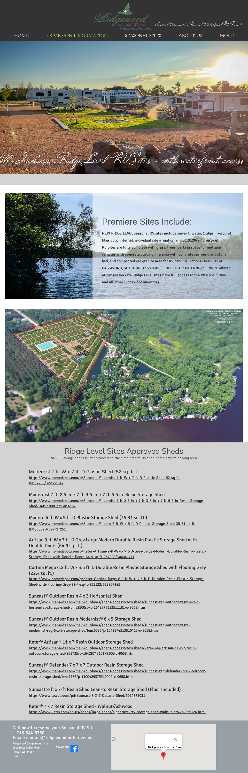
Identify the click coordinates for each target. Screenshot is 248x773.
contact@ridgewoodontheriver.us (59, 738)
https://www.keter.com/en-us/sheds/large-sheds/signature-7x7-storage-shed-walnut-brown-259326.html (117, 712)
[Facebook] (74, 748)
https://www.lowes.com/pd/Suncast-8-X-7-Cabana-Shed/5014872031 (87, 695)
